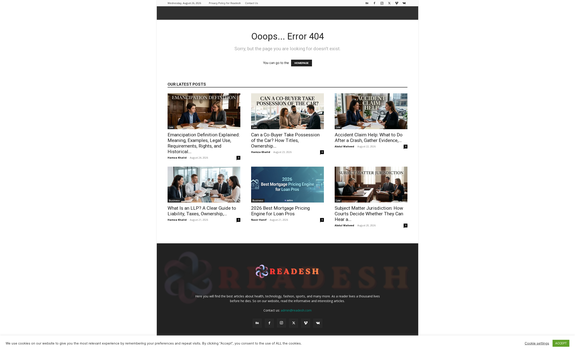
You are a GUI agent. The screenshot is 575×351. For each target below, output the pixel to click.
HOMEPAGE (301, 63)
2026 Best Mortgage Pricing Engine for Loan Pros (280, 210)
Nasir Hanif (259, 219)
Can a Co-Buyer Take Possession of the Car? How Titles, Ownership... (285, 140)
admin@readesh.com (296, 310)
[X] (389, 3)
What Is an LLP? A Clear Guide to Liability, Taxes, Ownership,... (202, 210)
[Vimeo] (396, 3)
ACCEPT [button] (561, 343)
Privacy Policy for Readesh (225, 3)
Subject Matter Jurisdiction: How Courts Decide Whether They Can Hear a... (369, 213)
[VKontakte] (404, 3)
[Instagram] (381, 3)
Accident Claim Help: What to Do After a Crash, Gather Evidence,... (368, 137)
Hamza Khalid (177, 157)
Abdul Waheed (344, 146)
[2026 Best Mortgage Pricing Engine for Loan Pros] (287, 185)
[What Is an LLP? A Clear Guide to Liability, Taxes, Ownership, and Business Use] (204, 185)
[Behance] (367, 3)
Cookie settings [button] (537, 343)
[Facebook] (374, 3)
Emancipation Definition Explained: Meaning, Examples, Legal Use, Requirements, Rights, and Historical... (204, 143)
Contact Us (251, 3)
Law (171, 127)
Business (174, 200)
